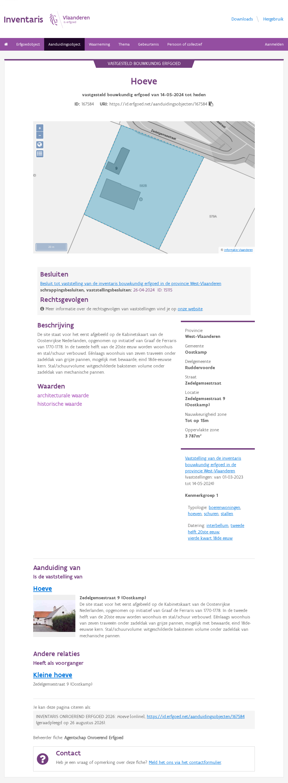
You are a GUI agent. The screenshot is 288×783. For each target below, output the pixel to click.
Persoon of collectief (184, 44)
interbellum (217, 525)
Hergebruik (273, 18)
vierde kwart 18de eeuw (210, 538)
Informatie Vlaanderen (238, 250)
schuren (211, 513)
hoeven (195, 513)
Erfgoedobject (28, 44)
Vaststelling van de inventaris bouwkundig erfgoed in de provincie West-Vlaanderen (213, 465)
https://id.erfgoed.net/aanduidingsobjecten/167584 (196, 716)
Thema (124, 44)
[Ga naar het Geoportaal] (39, 144)
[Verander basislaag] (39, 153)
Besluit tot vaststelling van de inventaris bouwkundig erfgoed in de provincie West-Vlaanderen (130, 283)
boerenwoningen (224, 507)
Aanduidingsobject (64, 44)
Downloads (242, 18)
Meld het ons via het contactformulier (185, 762)
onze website (190, 308)
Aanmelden (274, 44)
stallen (227, 513)
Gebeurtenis (148, 44)
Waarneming (99, 44)
